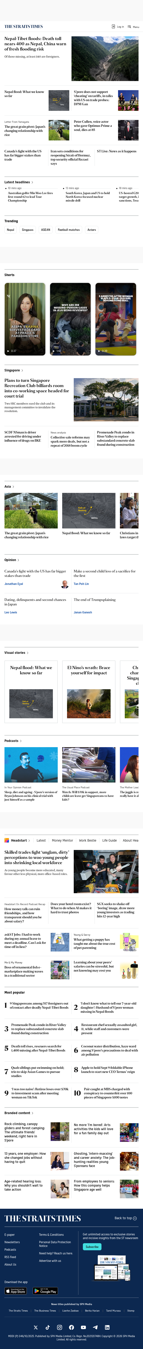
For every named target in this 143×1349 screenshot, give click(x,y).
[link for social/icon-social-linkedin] (107, 1327)
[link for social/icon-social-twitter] (36, 1327)
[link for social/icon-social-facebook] (71, 1327)
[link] (23, 26)
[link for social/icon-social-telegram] (95, 1327)
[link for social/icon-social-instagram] (60, 1327)
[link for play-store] (46, 1291)
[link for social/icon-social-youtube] (83, 1327)
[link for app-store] (16, 1291)
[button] (117, 26)
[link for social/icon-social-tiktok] (48, 1327)
